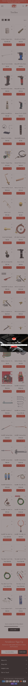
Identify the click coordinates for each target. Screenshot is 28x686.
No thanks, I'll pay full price (14, 348)
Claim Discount (14, 346)
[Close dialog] (27, 334)
